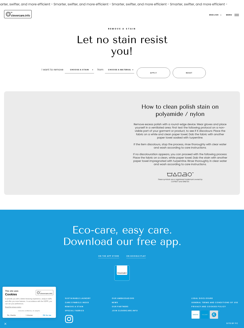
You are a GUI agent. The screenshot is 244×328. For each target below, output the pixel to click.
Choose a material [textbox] (119, 70)
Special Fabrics (74, 311)
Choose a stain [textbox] (79, 70)
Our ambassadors (123, 298)
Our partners (120, 307)
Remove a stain (74, 307)
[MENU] (236, 15)
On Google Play (136, 256)
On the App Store (108, 256)
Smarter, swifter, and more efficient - (79, 4)
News (115, 303)
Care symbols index (77, 303)
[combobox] (79, 70)
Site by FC (232, 323)
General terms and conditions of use (214, 303)
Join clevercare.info (125, 311)
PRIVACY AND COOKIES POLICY (208, 307)
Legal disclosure (202, 298)
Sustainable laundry (78, 298)
